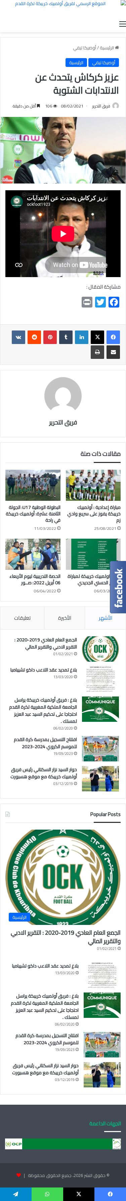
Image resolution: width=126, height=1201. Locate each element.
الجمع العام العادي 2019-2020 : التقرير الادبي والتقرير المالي (45, 643)
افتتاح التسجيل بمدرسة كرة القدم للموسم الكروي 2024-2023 (45, 743)
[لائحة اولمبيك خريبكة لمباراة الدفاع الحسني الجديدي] (93, 554)
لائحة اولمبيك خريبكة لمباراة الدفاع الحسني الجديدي (94, 579)
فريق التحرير (101, 106)
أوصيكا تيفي (84, 48)
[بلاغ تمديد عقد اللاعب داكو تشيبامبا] (100, 679)
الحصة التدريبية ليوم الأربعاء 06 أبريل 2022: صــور (34, 579)
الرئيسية (107, 48)
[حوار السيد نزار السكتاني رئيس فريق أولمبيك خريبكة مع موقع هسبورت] (100, 778)
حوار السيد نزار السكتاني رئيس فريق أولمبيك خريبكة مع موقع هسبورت (43, 773)
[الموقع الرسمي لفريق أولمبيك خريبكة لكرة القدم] (63, 8)
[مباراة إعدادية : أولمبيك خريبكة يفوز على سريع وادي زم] (93, 485)
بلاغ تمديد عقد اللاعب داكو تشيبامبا (43, 669)
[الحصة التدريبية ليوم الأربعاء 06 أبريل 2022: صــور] (32, 554)
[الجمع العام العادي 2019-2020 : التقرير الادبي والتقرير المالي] (100, 649)
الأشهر (105, 618)
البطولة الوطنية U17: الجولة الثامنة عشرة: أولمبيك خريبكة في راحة (33, 513)
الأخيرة (64, 618)
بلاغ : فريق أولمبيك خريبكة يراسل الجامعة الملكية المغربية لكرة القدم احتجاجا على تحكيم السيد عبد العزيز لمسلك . (43, 710)
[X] (97, 337)
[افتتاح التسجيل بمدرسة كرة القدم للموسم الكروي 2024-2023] (100, 748)
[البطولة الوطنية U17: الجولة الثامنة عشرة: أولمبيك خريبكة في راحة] (32, 485)
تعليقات (22, 618)
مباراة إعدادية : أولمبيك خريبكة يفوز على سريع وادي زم (94, 513)
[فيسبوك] (113, 337)
